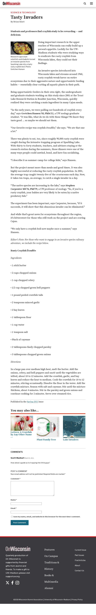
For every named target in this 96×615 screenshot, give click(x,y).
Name (14, 500)
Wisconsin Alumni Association (31, 599)
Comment (15, 478)
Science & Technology (23, 12)
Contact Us (79, 570)
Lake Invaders (70, 439)
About (77, 565)
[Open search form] (85, 3)
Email (14, 508)
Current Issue (80, 550)
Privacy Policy (77, 599)
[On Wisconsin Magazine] (11, 5)
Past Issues (79, 555)
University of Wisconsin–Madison (57, 599)
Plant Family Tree (46, 439)
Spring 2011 (32, 401)
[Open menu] (91, 3)
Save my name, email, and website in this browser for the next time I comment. (46, 516)
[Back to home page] (18, 550)
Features (49, 549)
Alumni (48, 588)
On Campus (51, 556)
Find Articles (80, 560)
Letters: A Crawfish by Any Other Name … (21, 434)
